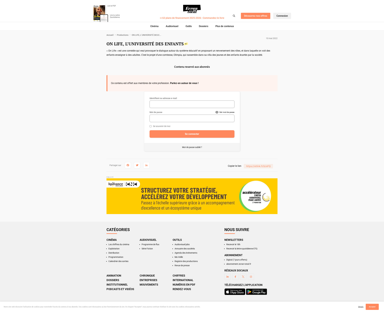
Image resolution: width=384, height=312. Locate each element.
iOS (234, 291)
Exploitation (114, 248)
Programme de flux (150, 244)
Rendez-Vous (182, 289)
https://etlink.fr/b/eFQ (258, 166)
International (183, 280)
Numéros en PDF (184, 284)
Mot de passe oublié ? (192, 147)
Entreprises (148, 280)
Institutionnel (117, 284)
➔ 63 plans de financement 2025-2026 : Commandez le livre (192, 18)
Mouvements (149, 284)
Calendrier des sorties (118, 261)
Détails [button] (360, 307)
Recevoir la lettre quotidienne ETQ (241, 248)
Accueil (110, 35)
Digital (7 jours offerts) (236, 260)
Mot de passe (156, 112)
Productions (122, 35)
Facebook (235, 277)
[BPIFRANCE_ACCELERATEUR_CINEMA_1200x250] (192, 196)
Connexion (282, 15)
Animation (113, 275)
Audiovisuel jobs (182, 244)
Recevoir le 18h (233, 244)
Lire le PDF (111, 6)
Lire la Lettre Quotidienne (115, 16)
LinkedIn (227, 277)
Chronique (147, 275)
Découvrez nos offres (255, 15)
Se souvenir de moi (161, 126)
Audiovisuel (172, 26)
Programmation (115, 257)
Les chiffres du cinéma (118, 244)
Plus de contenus (224, 26)
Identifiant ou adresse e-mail (163, 98)
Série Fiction (147, 248)
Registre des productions (186, 261)
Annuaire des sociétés (185, 248)
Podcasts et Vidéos (120, 289)
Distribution (113, 253)
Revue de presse (182, 265)
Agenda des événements (186, 253)
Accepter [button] (372, 307)
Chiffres (179, 275)
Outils (189, 26)
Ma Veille (179, 257)
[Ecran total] (192, 9)
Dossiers (203, 26)
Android (256, 291)
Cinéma (154, 26)
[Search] (234, 16)
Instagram (251, 277)
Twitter (243, 277)
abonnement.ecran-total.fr (238, 264)
